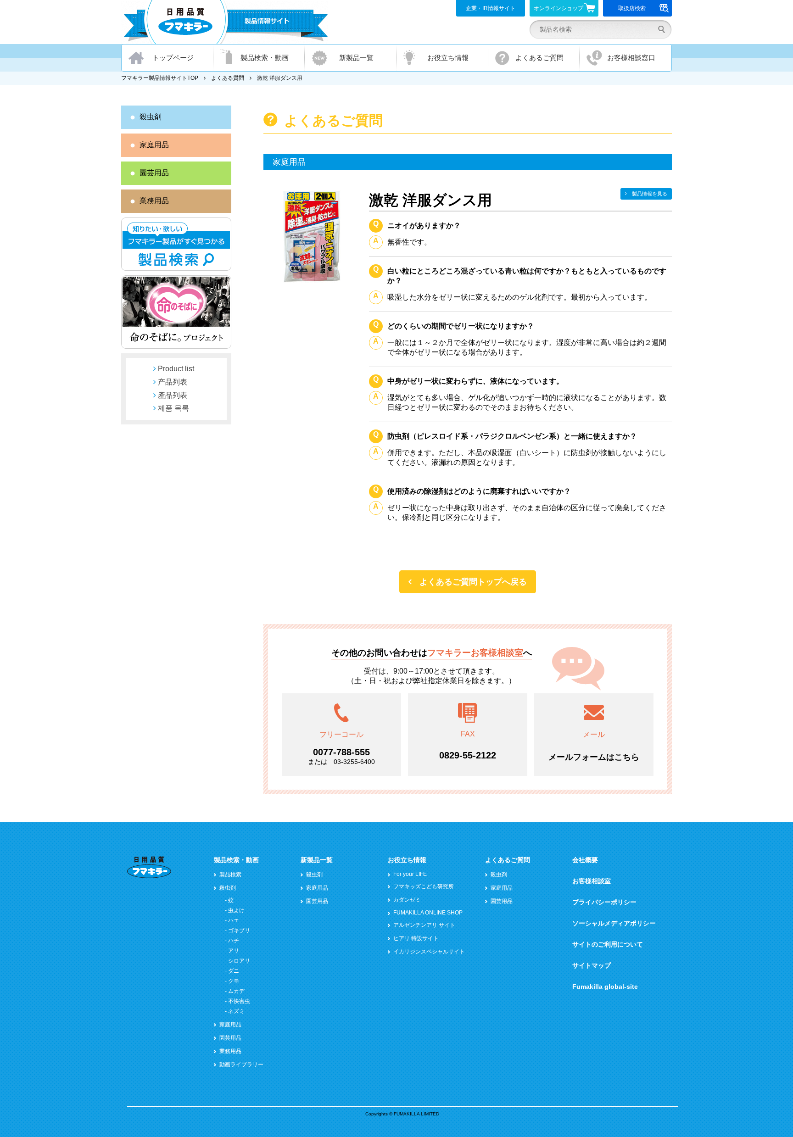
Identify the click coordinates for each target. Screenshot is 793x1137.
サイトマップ (591, 965)
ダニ (233, 971)
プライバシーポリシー (604, 902)
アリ (233, 951)
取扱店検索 (632, 8)
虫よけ (236, 910)
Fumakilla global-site (605, 986)
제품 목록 (173, 408)
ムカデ (236, 991)
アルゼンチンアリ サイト (424, 925)
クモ (233, 981)
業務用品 (154, 201)
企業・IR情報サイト (490, 8)
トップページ (173, 57)
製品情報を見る (649, 193)
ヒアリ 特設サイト (416, 938)
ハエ (233, 920)
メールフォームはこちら (593, 757)
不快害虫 (239, 1001)
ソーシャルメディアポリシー (614, 923)
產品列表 (172, 395)
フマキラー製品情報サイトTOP (159, 78)
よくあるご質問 (539, 57)
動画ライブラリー (241, 1064)
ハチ (233, 940)
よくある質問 (227, 78)
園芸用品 (154, 173)
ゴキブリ (239, 930)
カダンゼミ (407, 900)
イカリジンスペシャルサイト (429, 951)
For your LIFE (410, 874)
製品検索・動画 (264, 57)
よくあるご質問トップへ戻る (473, 581)
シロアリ (239, 961)
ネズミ (236, 1011)
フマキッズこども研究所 (423, 886)
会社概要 (585, 860)
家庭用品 (154, 145)
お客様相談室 (591, 881)
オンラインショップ (558, 8)
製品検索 (230, 874)
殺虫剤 (151, 117)
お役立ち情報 (448, 57)
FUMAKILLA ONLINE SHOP (428, 912)
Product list (176, 369)
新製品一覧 (356, 57)
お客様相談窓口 (631, 57)
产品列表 (172, 382)
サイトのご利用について (607, 944)
